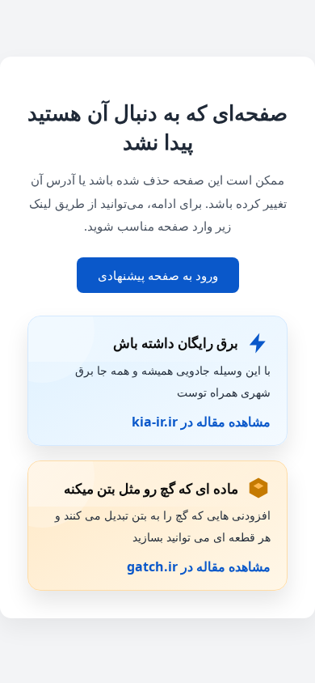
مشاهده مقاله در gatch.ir (199, 566)
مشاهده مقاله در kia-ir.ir (201, 422)
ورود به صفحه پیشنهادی (158, 275)
